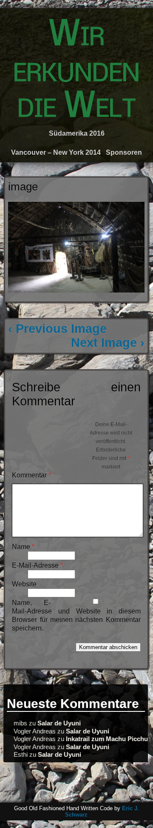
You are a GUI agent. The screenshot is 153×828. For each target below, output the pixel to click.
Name (23, 546)
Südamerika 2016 (77, 133)
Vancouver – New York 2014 (56, 152)
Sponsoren (124, 152)
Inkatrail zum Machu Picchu (107, 738)
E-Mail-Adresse (37, 565)
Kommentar (31, 475)
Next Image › (107, 342)
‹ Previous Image (57, 328)
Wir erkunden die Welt (76, 71)
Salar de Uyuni (59, 723)
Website (24, 584)
